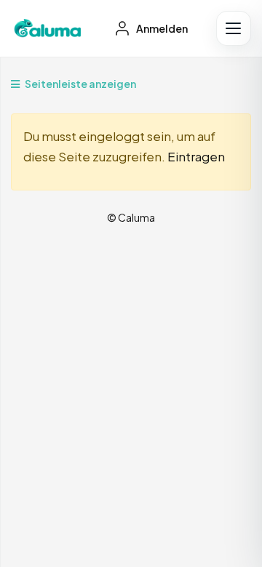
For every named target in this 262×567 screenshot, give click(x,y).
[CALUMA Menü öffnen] (233, 28)
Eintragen (196, 156)
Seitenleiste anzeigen (79, 83)
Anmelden (161, 28)
